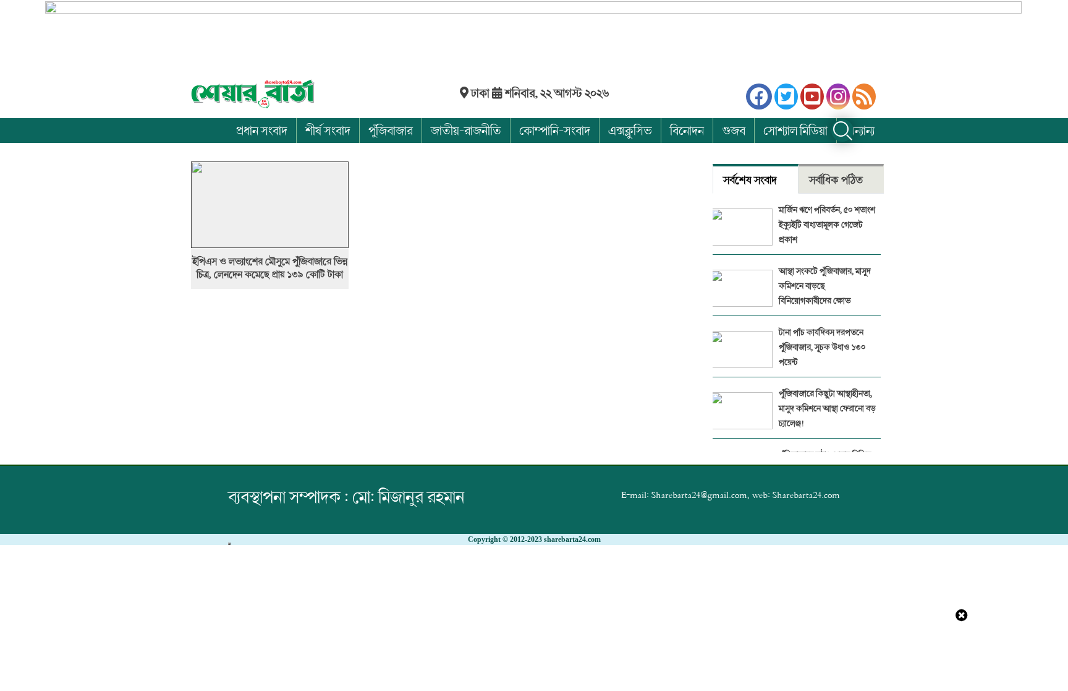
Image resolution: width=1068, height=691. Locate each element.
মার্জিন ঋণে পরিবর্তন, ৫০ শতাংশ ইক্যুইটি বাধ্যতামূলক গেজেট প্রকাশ (827, 224)
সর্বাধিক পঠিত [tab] (836, 179)
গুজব (733, 130)
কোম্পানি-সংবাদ (554, 130)
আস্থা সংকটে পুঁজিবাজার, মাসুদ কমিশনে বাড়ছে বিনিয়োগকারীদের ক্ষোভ (825, 285)
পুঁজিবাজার (390, 130)
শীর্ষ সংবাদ (327, 130)
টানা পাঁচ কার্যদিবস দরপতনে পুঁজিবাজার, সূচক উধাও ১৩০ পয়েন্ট (822, 346)
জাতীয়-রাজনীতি (466, 130)
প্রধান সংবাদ (261, 130)
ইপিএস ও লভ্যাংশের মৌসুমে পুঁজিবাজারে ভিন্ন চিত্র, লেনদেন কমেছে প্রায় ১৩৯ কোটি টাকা (269, 267)
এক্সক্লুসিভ (630, 130)
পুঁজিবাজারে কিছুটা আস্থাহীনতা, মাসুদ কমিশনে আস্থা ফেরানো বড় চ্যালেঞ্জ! (827, 408)
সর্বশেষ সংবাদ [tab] (750, 179)
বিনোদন (687, 130)
